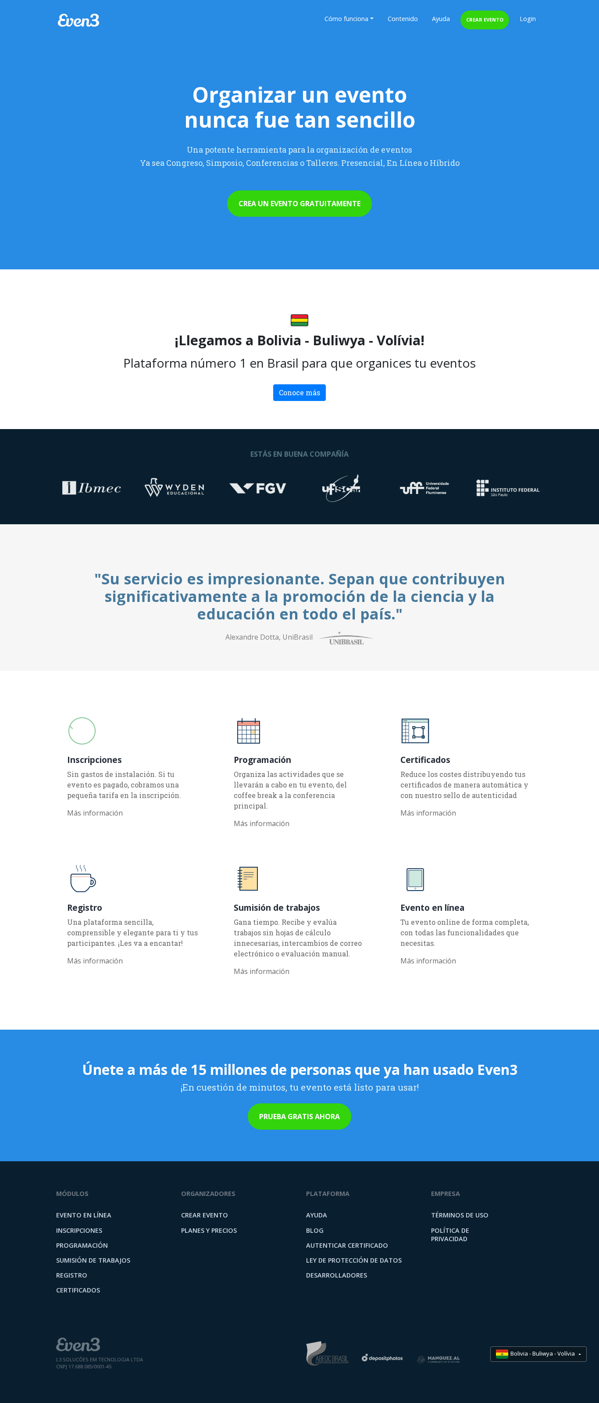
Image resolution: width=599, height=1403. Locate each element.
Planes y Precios (209, 1230)
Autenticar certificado (347, 1245)
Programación (82, 1245)
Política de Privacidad (450, 1234)
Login (528, 18)
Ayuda (441, 18)
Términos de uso (459, 1215)
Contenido (403, 18)
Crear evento (484, 19)
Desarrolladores (336, 1275)
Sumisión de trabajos (93, 1260)
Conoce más (299, 392)
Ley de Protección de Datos (354, 1260)
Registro (71, 1275)
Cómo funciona (346, 18)
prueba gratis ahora (299, 1116)
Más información (95, 813)
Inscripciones (79, 1230)
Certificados (78, 1290)
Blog (315, 1230)
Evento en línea (83, 1215)
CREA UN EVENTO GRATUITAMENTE (299, 203)
